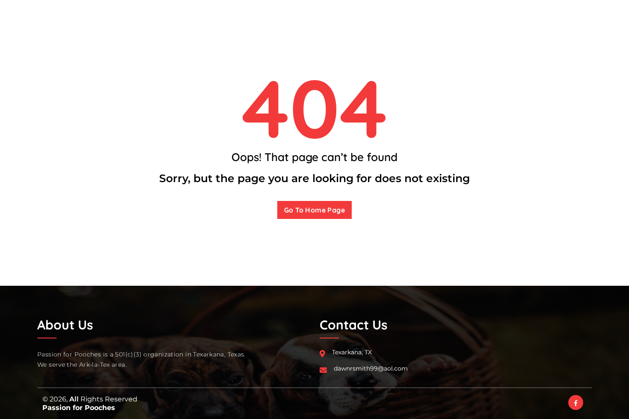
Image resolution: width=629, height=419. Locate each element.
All (74, 399)
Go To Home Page (314, 210)
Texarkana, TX (352, 352)
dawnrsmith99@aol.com (371, 368)
